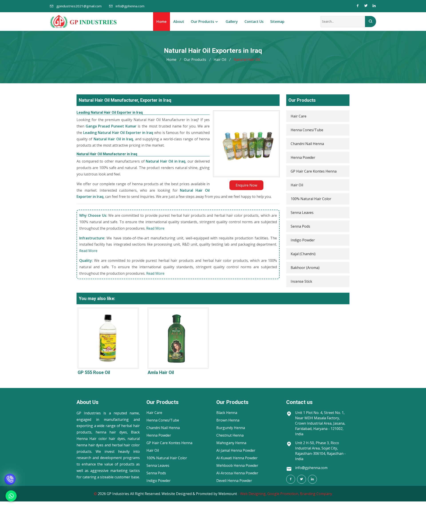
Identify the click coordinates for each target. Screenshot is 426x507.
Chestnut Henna (230, 435)
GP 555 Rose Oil (94, 372)
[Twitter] (366, 6)
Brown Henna (227, 420)
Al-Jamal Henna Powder (235, 450)
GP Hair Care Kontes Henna (314, 171)
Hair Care (298, 116)
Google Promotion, (283, 493)
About (178, 21)
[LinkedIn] (312, 479)
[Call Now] (10, 474)
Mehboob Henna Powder (237, 465)
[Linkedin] (374, 6)
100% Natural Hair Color (311, 198)
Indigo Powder (303, 240)
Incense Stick (301, 281)
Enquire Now (246, 185)
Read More (155, 228)
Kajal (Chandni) (303, 253)
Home (161, 21)
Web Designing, (253, 493)
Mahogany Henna (231, 442)
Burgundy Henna (230, 427)
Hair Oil (220, 59)
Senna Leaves (302, 212)
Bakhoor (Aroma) (305, 267)
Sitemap (277, 21)
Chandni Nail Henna (307, 143)
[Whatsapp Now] (11, 495)
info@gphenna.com (130, 6)
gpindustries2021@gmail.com (79, 6)
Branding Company (316, 493)
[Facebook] (358, 6)
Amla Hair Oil (161, 372)
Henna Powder (303, 157)
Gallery (232, 21)
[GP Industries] (83, 21)
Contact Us (254, 21)
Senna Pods (300, 226)
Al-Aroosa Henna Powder (237, 473)
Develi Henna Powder (234, 480)
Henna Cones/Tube (307, 129)
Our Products (202, 21)
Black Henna (226, 412)
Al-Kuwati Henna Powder (237, 457)
